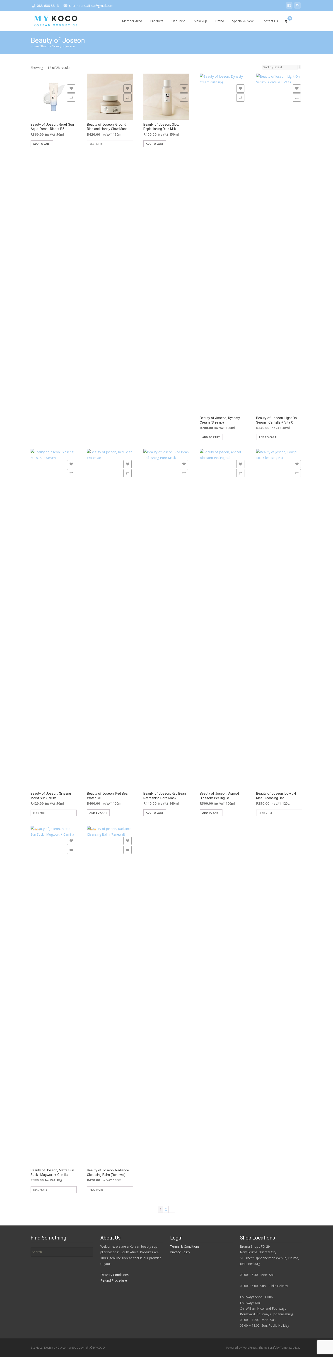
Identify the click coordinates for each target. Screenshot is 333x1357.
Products (156, 21)
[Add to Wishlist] (71, 88)
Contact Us (270, 21)
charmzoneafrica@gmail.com (91, 5)
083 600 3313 (48, 5)
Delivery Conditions (114, 1275)
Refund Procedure (113, 1280)
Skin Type (178, 21)
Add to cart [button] (42, 143)
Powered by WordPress (241, 1348)
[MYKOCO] (51, 20)
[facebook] (289, 7)
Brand (219, 21)
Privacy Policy (180, 1252)
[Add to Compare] (71, 98)
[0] (285, 20)
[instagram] (297, 7)
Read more (96, 144)
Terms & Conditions (185, 1246)
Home (35, 46)
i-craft (272, 1348)
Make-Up (200, 21)
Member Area (132, 21)
